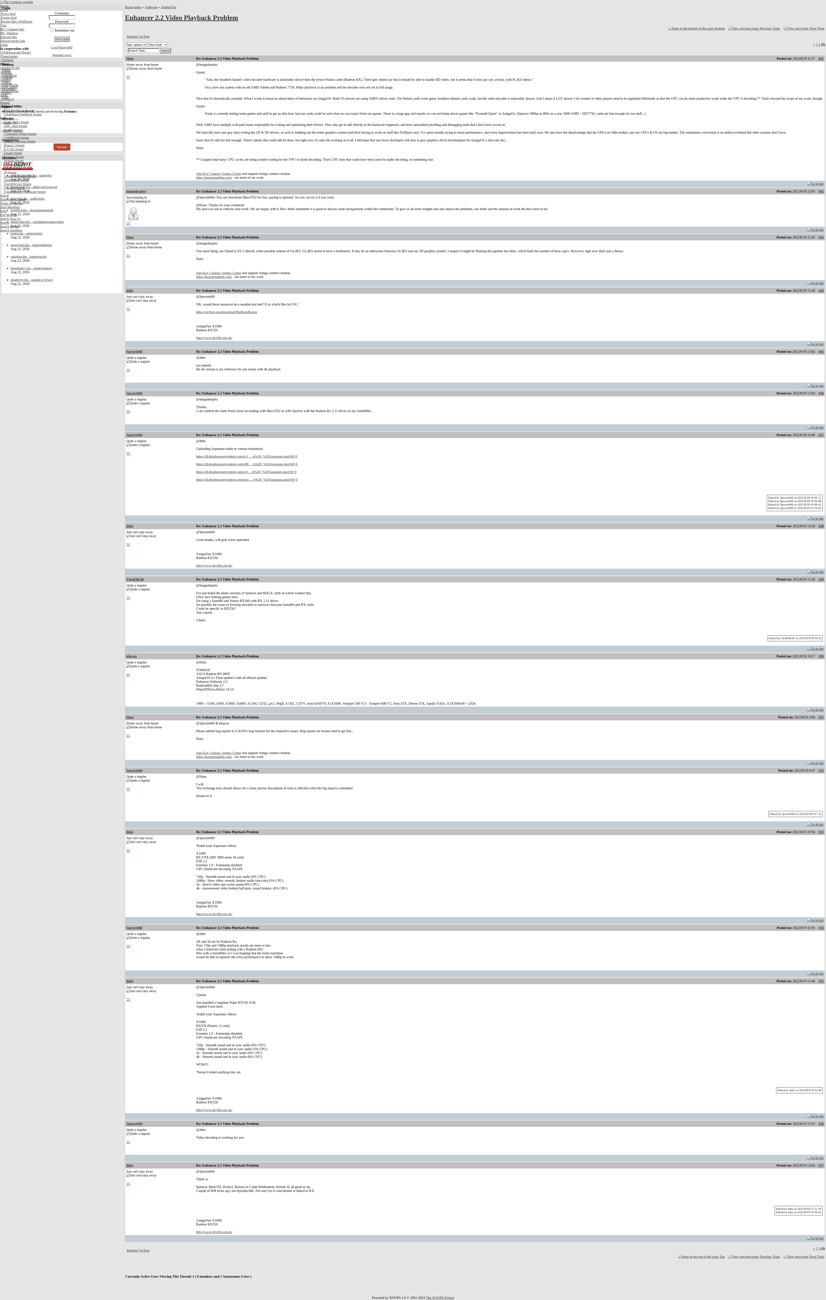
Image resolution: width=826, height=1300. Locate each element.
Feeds (4, 10)
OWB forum (12, 168)
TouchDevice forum (17, 184)
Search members (11, 230)
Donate (62, 147)
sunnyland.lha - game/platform (31, 245)
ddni (129, 290)
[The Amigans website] (16, 2)
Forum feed (8, 18)
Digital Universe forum (19, 141)
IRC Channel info (12, 29)
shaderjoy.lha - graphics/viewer (32, 280)
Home (4, 6)
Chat (3, 25)
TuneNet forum (14, 188)
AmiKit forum (13, 130)
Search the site (10, 226)
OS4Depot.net (10, 52)
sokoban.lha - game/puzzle (29, 256)
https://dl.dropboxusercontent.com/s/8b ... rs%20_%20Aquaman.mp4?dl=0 (246, 464)
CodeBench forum (16, 137)
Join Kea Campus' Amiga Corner (218, 174)
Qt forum (9, 172)
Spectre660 (134, 351)
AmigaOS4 (168, 7)
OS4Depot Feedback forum (22, 114)
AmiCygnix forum (16, 122)
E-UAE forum (13, 149)
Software (151, 7)
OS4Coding (8, 87)
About (4, 195)
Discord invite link (12, 41)
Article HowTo (10, 219)
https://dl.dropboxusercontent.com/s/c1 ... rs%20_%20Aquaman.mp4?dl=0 (246, 456)
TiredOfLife (135, 579)
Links (4, 45)
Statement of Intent (13, 199)
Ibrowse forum (13, 157)
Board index (133, 7)
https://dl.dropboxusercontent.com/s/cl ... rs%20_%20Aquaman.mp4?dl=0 (246, 472)
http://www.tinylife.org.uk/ (214, 338)
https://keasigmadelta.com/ (214, 177)
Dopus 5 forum (14, 145)
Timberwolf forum (16, 180)
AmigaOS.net (10, 68)
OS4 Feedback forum (18, 110)
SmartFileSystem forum (19, 176)
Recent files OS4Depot (16, 21)
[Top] (815, 183)
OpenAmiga (9, 56)
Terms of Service (11, 203)
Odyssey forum (14, 165)
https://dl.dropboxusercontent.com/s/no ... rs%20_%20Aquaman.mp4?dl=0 (246, 479)
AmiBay (6, 83)
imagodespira (136, 191)
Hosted (5, 103)
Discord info (8, 37)
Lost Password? (62, 47)
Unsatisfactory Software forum (24, 192)
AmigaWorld (9, 91)
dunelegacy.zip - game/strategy (31, 268)
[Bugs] (25, 52)
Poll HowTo (8, 215)
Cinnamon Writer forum (19, 134)
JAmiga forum (13, 161)
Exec (4, 95)
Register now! (62, 55)
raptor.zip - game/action (26, 233)
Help (3, 211)
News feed (7, 14)
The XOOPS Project (440, 1298)
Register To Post (138, 36)
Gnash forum (12, 153)
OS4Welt (6, 60)
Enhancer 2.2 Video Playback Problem (181, 17)
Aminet (5, 72)
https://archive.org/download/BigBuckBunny (226, 312)
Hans (130, 58)
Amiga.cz (7, 99)
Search (4, 223)
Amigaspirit (8, 76)
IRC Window (9, 33)
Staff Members (10, 207)
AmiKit (5, 79)
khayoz (131, 656)
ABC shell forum (15, 126)
